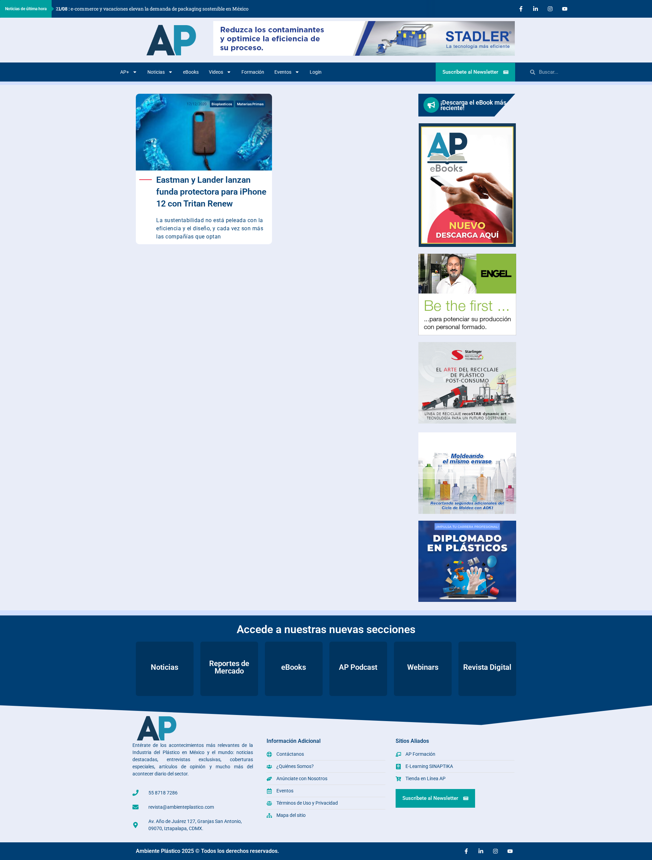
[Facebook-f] (520, 8)
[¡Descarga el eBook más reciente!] (431, 105)
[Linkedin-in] (535, 8)
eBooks (191, 72)
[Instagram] (550, 8)
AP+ (124, 72)
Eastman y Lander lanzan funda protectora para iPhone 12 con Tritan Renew (211, 192)
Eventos (282, 72)
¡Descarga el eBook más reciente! (473, 105)
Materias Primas (250, 104)
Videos (216, 72)
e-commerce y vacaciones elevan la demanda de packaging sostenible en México (152, 8)
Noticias (156, 72)
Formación (252, 72)
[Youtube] (564, 8)
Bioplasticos (222, 104)
